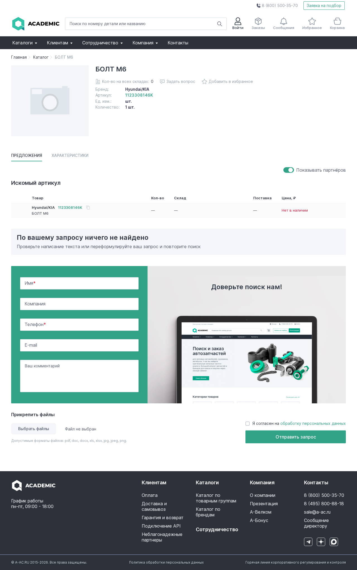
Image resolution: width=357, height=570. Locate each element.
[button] (277, 5)
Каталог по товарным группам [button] (216, 498)
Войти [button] (237, 27)
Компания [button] (142, 42)
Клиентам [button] (57, 42)
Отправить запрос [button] (296, 437)
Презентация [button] (264, 503)
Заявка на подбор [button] (324, 5)
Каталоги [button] (22, 42)
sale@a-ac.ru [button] (317, 512)
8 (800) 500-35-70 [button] (324, 495)
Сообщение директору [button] (316, 523)
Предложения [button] (26, 155)
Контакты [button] (178, 42)
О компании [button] (262, 495)
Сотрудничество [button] (100, 42)
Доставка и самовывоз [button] (154, 506)
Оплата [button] (150, 495)
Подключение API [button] (161, 526)
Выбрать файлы (33, 428)
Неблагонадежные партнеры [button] (162, 537)
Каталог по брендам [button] (208, 512)
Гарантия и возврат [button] (163, 517)
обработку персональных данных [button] (313, 423)
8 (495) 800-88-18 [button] (324, 503)
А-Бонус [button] (259, 520)
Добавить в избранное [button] (231, 81)
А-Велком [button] (260, 512)
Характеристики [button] (70, 155)
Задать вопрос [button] (181, 81)
